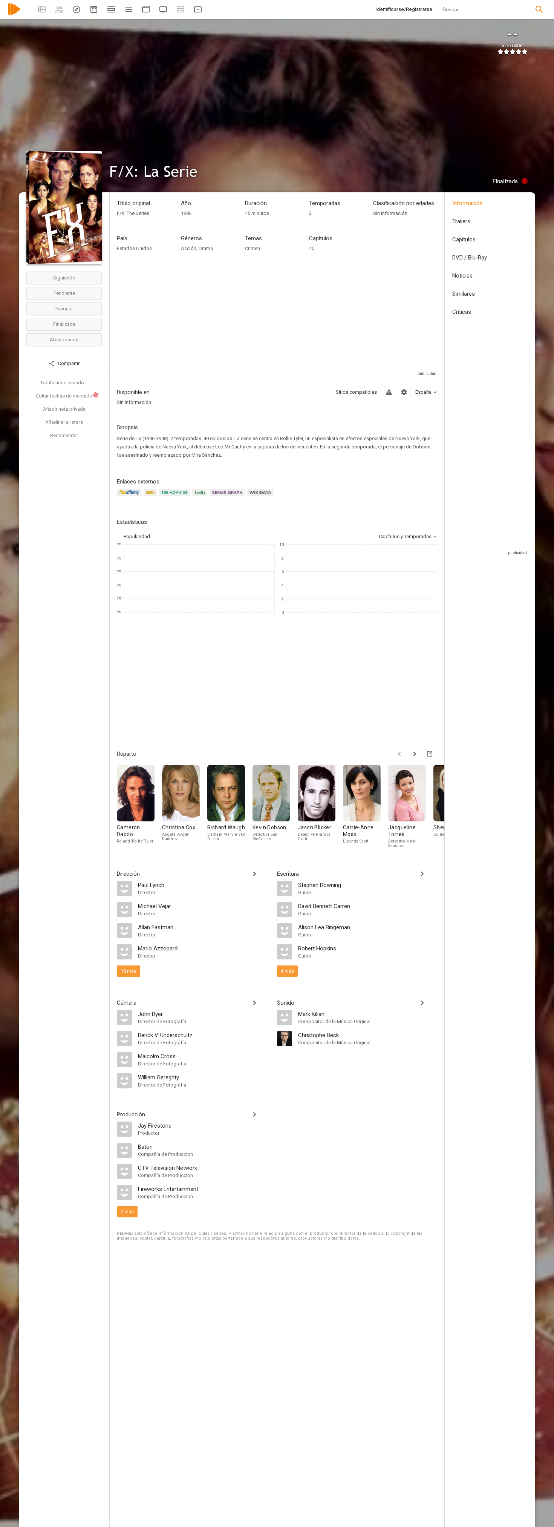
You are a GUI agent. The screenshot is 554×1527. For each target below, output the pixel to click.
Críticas (461, 311)
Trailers (461, 221)
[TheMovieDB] (175, 497)
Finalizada (64, 324)
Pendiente (64, 293)
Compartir (68, 363)
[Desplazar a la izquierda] (399, 753)
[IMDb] (151, 497)
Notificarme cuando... (64, 382)
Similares (463, 293)
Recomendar (64, 435)
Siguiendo (64, 278)
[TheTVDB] (201, 497)
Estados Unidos (134, 248)
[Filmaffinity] (130, 497)
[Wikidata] (261, 497)
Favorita (64, 309)
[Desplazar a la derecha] (414, 753)
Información (467, 203)
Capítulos (464, 239)
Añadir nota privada (64, 409)
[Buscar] (539, 9)
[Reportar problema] (388, 392)
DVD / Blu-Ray (469, 257)
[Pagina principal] (14, 14)
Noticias (462, 275)
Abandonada (64, 339)
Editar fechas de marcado (67, 396)
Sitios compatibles (356, 392)
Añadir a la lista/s (64, 422)
